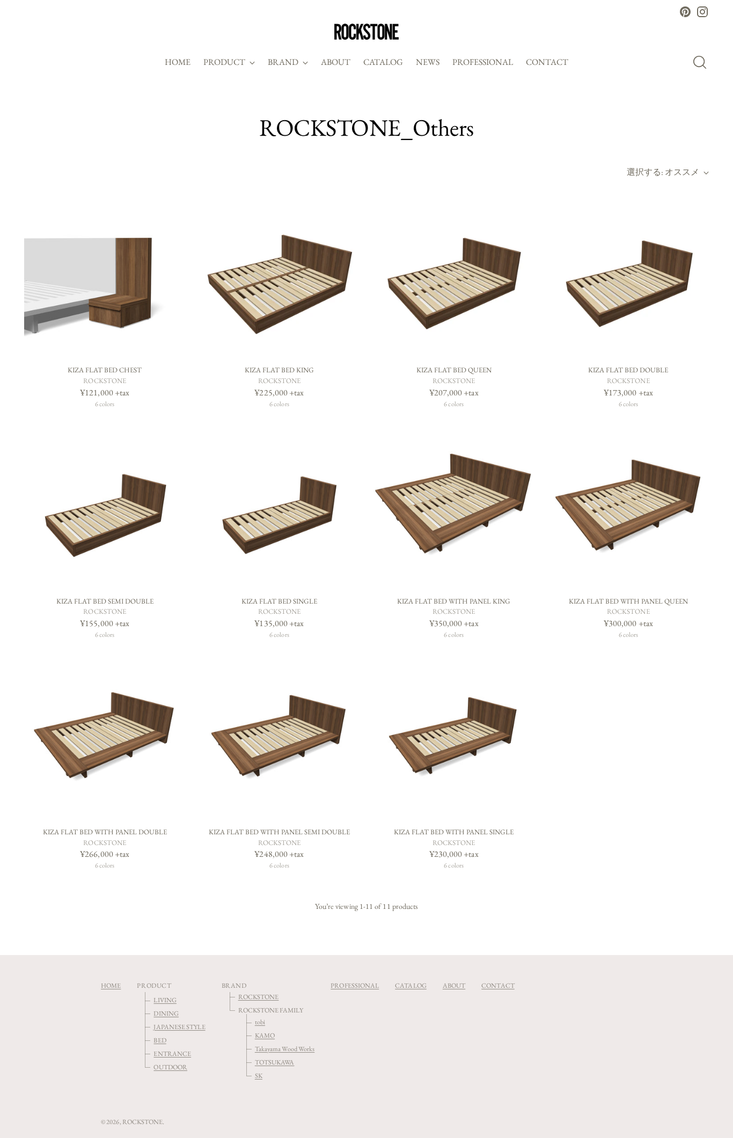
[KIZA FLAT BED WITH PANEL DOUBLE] (104, 737)
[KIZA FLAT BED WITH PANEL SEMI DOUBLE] (279, 737)
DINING (165, 1013)
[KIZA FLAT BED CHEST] (104, 275)
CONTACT (498, 985)
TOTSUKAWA (275, 1062)
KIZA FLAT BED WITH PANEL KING (453, 601)
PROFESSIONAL (355, 985)
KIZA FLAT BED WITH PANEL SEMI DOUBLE (279, 831)
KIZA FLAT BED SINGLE (279, 601)
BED (159, 1040)
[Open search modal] (703, 62)
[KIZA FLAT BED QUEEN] (453, 275)
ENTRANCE (172, 1053)
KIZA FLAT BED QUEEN (454, 370)
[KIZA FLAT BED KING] (279, 275)
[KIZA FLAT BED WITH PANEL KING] (453, 506)
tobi (260, 1021)
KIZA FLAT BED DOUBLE (628, 370)
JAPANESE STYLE (179, 1026)
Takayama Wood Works (285, 1048)
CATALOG (411, 985)
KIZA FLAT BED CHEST (105, 370)
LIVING (164, 999)
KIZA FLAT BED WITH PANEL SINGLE (454, 831)
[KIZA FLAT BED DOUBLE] (628, 275)
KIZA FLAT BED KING (279, 370)
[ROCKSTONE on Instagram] (702, 11)
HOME (111, 985)
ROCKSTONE (258, 996)
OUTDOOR (170, 1066)
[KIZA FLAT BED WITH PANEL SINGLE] (453, 737)
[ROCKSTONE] (366, 32)
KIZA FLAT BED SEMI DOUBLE (104, 601)
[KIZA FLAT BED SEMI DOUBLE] (104, 506)
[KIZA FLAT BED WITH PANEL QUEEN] (628, 506)
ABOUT (454, 985)
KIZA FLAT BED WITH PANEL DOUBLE (105, 831)
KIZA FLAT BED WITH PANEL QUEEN (628, 601)
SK (258, 1075)
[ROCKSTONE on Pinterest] (685, 11)
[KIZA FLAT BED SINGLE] (279, 506)
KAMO (265, 1035)
